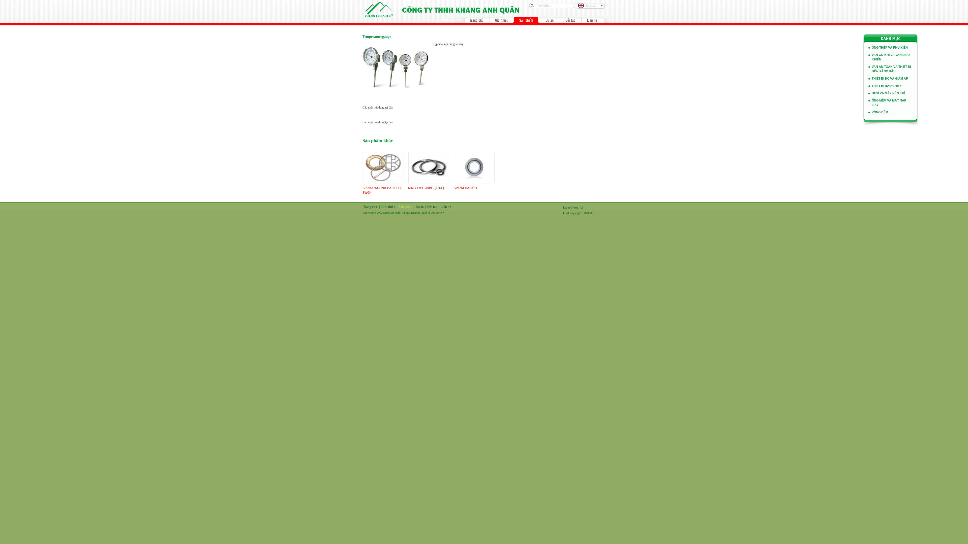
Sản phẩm (405, 207)
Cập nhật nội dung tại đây (448, 44)
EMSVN (440, 212)
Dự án (420, 207)
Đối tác (432, 207)
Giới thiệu (388, 207)
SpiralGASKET (465, 188)
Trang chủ (370, 207)
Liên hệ (446, 207)
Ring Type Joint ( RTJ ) (426, 188)
